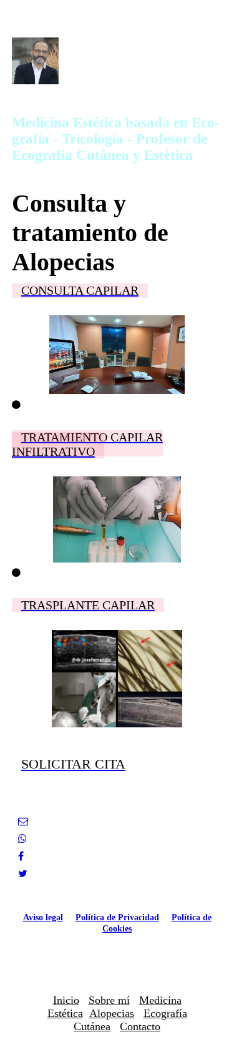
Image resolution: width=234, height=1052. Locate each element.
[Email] (23, 821)
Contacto (140, 1026)
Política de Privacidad (117, 917)
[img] (117, 60)
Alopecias (111, 1013)
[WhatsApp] (22, 838)
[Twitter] (22, 873)
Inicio (66, 1000)
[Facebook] (21, 856)
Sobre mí (109, 1000)
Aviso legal (43, 917)
